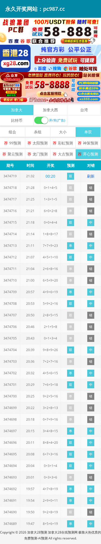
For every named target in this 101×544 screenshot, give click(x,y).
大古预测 (65, 154)
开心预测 (90, 154)
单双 (88, 131)
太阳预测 (40, 142)
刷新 (91, 176)
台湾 (84, 109)
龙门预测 (40, 154)
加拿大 (16, 109)
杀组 (37, 131)
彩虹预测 (65, 142)
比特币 (16, 120)
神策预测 (90, 142)
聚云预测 (15, 154)
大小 (63, 131)
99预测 (15, 142)
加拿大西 (50, 109)
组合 (12, 131)
